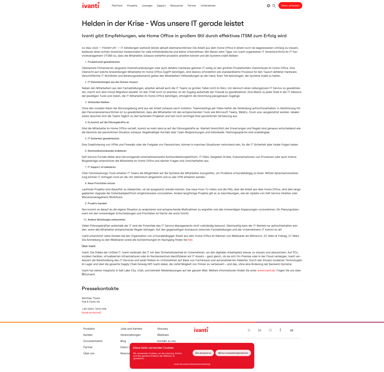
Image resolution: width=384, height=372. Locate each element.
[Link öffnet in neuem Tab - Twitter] (249, 330)
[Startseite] (91, 5)
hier (190, 239)
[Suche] (274, 5)
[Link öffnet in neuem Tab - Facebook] (280, 330)
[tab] (117, 6)
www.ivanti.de (266, 270)
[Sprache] (268, 6)
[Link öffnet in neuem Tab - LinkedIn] (259, 330)
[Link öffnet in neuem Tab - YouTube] (291, 330)
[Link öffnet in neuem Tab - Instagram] (270, 330)
